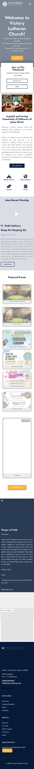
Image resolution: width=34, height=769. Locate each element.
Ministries (5, 710)
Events (25, 190)
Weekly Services (8, 180)
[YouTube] (6, 689)
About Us (5, 723)
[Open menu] (30, 4)
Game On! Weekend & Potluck (17, 301)
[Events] (25, 186)
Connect (9, 190)
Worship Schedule (8, 704)
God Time (27, 332)
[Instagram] (12, 689)
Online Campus (25, 180)
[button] (17, 103)
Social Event (25, 310)
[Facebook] (3, 689)
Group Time (25, 394)
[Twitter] (9, 689)
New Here (5, 701)
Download (7, 750)
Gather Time (25, 287)
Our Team (5, 726)
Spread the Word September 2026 (13, 747)
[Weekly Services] (9, 176)
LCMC (4, 735)
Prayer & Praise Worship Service (17, 346)
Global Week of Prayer (17, 366)
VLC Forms (5, 732)
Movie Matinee (17, 324)
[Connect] (9, 186)
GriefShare (17, 475)
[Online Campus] (25, 176)
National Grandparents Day (17, 386)
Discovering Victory (17, 408)
